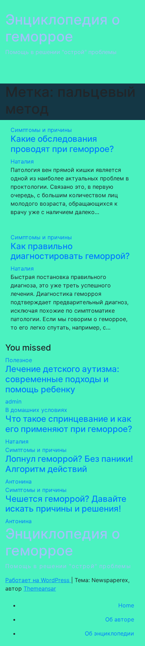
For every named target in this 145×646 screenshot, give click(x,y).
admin (13, 401)
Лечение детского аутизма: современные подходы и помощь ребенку (62, 379)
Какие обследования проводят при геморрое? (62, 144)
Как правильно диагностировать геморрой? (70, 251)
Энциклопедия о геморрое (62, 28)
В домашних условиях (36, 409)
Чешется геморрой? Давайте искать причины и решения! (65, 504)
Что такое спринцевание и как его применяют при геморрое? (68, 424)
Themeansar (40, 588)
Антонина (18, 481)
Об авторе (119, 619)
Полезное (18, 360)
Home (126, 605)
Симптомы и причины (41, 129)
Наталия (22, 161)
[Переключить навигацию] (129, 72)
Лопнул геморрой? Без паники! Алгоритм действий (69, 464)
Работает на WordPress (38, 580)
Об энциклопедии (109, 633)
